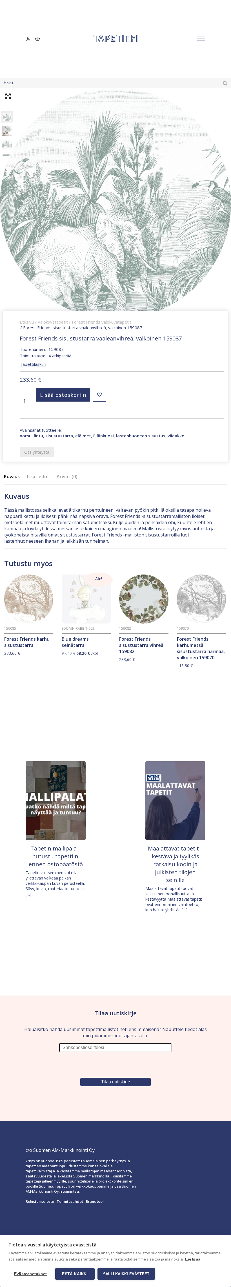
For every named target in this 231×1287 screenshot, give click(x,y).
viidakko (176, 435)
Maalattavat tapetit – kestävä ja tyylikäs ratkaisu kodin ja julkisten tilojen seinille (175, 864)
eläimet (83, 435)
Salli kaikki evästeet (126, 1274)
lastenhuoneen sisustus (140, 435)
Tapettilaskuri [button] (33, 364)
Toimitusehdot (70, 1201)
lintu (38, 435)
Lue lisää (192, 1259)
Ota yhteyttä (36, 452)
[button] (99, 395)
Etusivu (27, 322)
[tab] (13, 476)
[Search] (225, 83)
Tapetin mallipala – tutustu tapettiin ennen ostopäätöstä (56, 856)
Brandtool (95, 1201)
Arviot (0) (67, 476)
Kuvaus (12, 476)
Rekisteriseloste (40, 1201)
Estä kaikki (75, 1274)
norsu (26, 435)
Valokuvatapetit (53, 322)
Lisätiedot (38, 476)
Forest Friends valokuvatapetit (101, 322)
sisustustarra (59, 435)
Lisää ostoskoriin (63, 394)
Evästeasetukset (30, 1274)
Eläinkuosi (103, 435)
